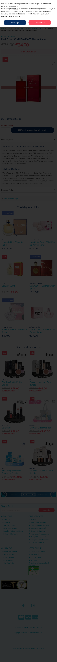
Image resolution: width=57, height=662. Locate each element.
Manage (15, 22)
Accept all (40, 22)
